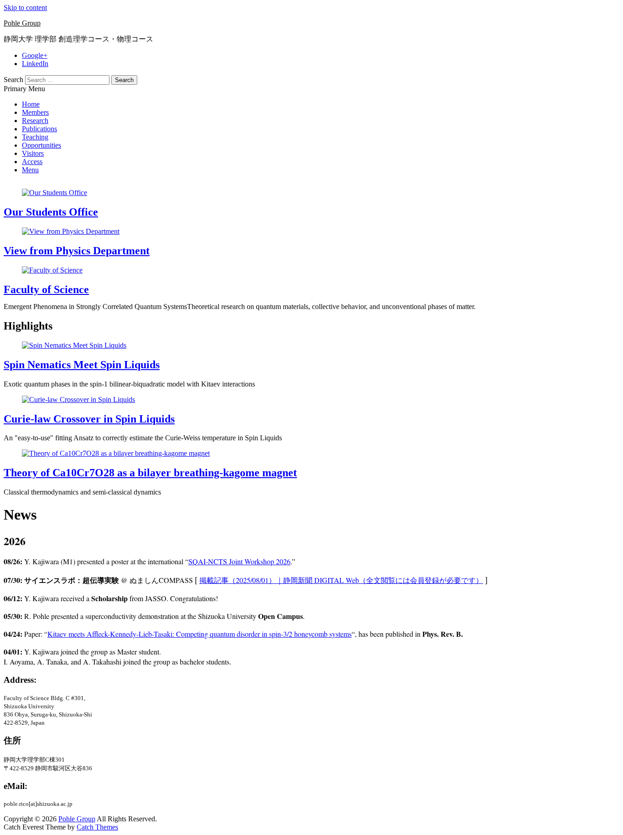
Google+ (34, 55)
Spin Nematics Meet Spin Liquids (82, 365)
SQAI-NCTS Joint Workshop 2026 (239, 561)
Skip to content (25, 7)
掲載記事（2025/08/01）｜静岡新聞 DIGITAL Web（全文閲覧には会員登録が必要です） (341, 580)
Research (35, 120)
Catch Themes (97, 827)
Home (31, 104)
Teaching (35, 137)
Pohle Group (22, 23)
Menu (30, 170)
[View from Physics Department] (70, 231)
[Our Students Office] (54, 192)
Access (32, 161)
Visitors (33, 153)
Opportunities (41, 145)
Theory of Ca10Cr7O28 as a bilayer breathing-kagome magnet (150, 473)
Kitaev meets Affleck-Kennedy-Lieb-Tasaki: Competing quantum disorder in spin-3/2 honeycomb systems (199, 634)
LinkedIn (35, 63)
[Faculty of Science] (52, 270)
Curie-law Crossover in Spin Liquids (89, 419)
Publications (39, 129)
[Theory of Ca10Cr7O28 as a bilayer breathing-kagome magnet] (116, 453)
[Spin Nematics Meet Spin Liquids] (74, 345)
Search (13, 79)
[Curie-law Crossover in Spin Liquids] (78, 399)
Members (35, 112)
